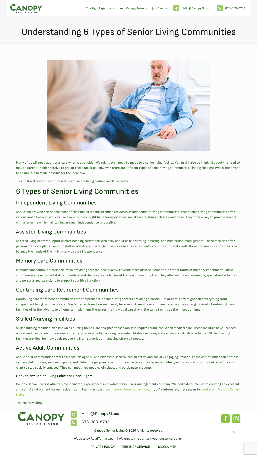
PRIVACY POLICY (103, 447)
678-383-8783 (95, 422)
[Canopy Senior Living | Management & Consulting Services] (26, 7)
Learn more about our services (127, 389)
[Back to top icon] (233, 432)
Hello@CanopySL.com (102, 413)
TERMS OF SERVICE (136, 447)
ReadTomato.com (103, 439)
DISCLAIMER (167, 447)
